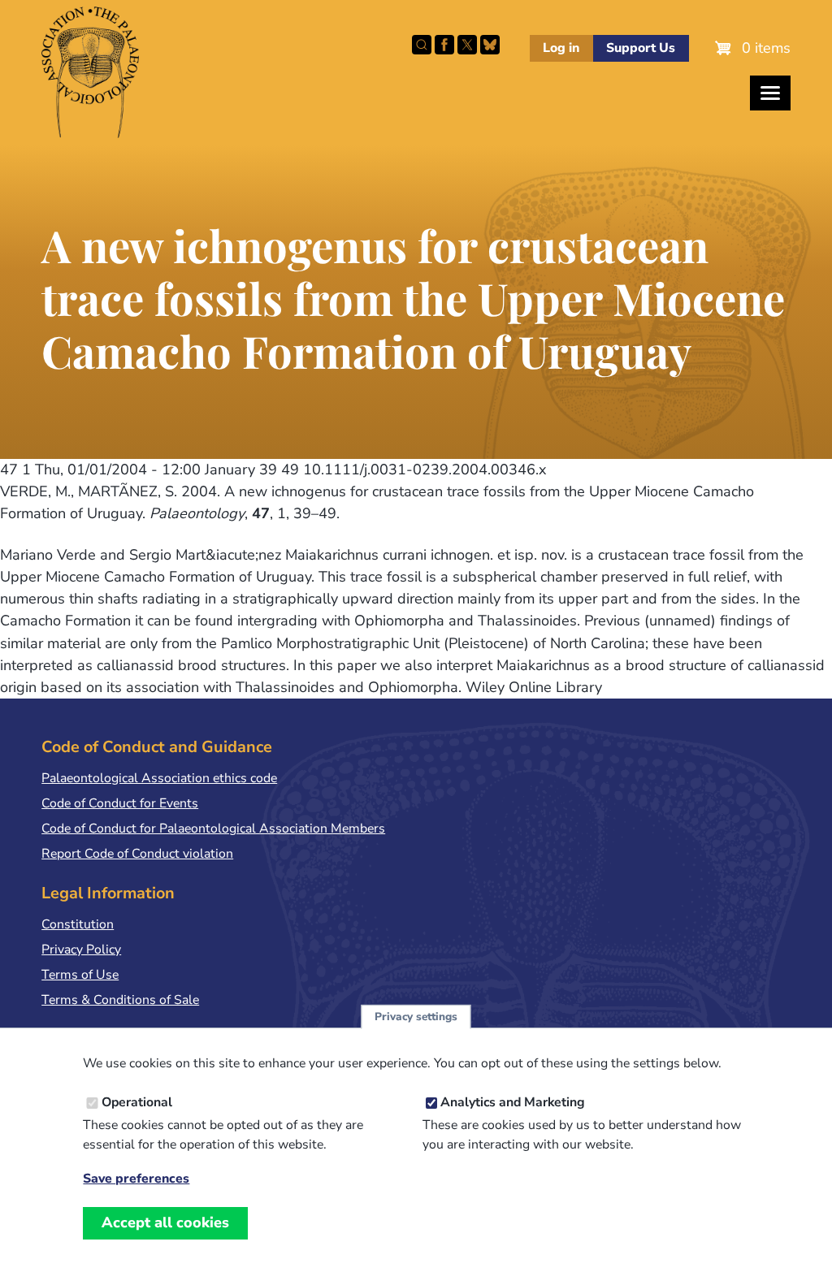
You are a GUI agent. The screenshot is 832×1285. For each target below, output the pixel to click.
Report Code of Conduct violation (137, 854)
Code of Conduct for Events (119, 803)
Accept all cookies (165, 1222)
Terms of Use (80, 975)
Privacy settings (416, 1016)
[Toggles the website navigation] (770, 93)
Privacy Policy (81, 949)
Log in (561, 48)
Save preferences (136, 1179)
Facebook (444, 44)
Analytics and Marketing (512, 1102)
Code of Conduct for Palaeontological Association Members (213, 828)
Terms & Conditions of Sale (120, 1000)
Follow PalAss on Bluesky (490, 44)
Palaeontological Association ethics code (159, 778)
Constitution (77, 924)
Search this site (421, 44)
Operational (137, 1102)
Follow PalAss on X (467, 44)
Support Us (640, 48)
